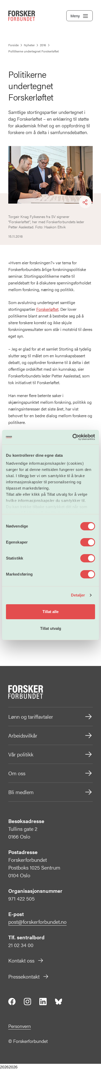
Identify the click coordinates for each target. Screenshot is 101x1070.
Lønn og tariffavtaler (30, 716)
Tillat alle (50, 611)
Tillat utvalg (50, 628)
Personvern (19, 1026)
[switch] (87, 542)
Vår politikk (20, 754)
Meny (75, 15)
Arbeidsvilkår (22, 735)
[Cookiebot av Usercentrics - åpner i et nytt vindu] (72, 437)
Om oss (16, 773)
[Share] (85, 202)
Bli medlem (21, 792)
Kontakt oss (21, 960)
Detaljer (78, 595)
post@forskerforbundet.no (37, 921)
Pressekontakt (24, 976)
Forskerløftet (47, 309)
